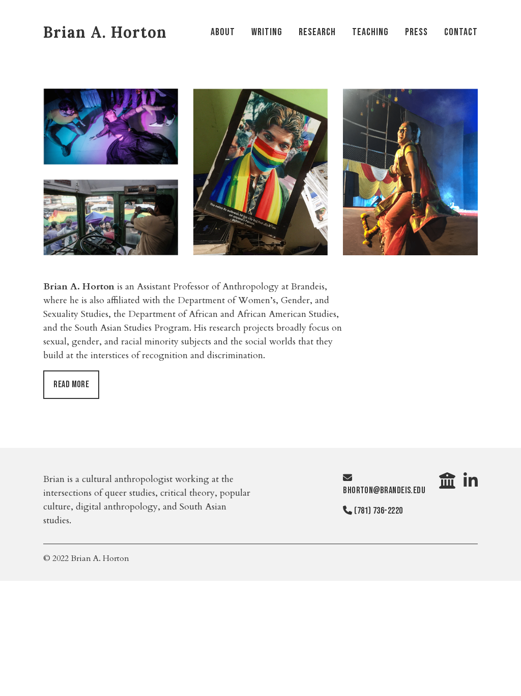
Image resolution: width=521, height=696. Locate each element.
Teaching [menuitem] (370, 32)
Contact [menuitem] (461, 32)
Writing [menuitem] (266, 32)
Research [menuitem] (317, 32)
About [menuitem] (223, 32)
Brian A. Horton (105, 32)
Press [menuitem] (416, 32)
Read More (71, 384)
